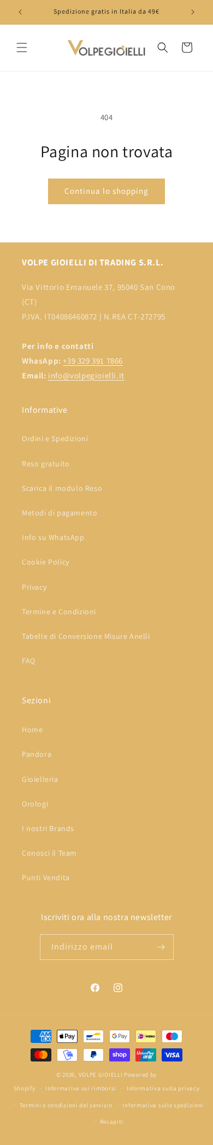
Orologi (35, 804)
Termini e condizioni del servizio (66, 1105)
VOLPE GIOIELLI (101, 1074)
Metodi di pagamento (59, 513)
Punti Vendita (46, 877)
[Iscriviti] (161, 947)
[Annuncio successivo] (193, 12)
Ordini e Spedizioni (55, 438)
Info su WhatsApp (53, 537)
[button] (22, 47)
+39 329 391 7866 (93, 360)
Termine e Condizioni (59, 611)
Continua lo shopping (106, 191)
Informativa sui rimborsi (80, 1088)
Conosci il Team (49, 853)
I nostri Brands (48, 828)
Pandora (36, 754)
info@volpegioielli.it (86, 375)
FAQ (29, 661)
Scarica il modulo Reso (62, 488)
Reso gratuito (46, 463)
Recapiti (112, 1121)
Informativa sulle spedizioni (163, 1105)
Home (32, 729)
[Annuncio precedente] (20, 12)
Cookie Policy (45, 562)
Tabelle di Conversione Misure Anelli (86, 636)
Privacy (34, 587)
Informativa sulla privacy (163, 1088)
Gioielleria (40, 779)
